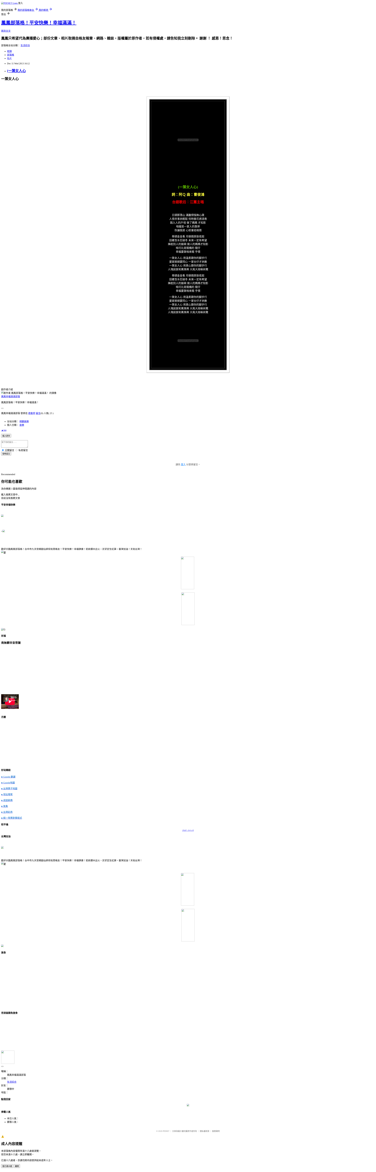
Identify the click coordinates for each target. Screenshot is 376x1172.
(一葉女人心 (16, 71)
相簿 (9, 51)
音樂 (21, 425)
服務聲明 (216, 1131)
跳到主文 (6, 31)
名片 (9, 58)
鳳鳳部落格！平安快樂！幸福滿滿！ (38, 22)
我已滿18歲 (7, 1166)
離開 (17, 1166)
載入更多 (6, 436)
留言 (38, 413)
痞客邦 (31, 413)
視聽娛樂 (24, 421)
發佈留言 (6, 454)
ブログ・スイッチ (188, 830)
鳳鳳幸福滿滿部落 (10, 396)
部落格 (10, 55)
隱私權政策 (204, 1131)
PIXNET (166, 1131)
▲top (3, 430)
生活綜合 (25, 45)
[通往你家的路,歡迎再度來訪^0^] (188, 1105)
